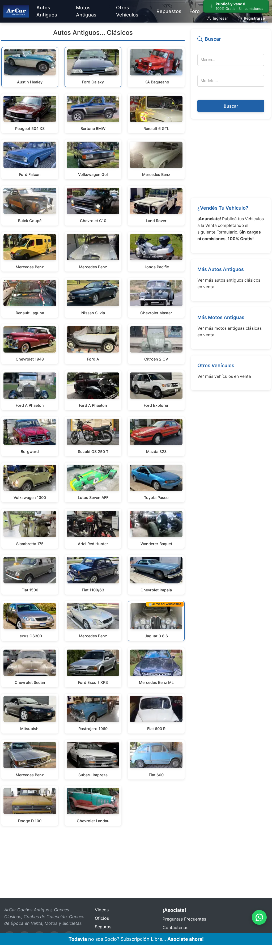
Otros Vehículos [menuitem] (127, 11)
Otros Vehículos (215, 365)
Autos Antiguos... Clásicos (93, 32)
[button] (230, 41)
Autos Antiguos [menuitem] (46, 11)
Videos (102, 909)
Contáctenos (175, 927)
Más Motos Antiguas (220, 317)
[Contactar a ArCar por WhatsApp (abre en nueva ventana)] (259, 917)
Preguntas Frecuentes (184, 919)
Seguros (103, 926)
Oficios (102, 918)
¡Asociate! (174, 910)
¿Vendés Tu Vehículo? (222, 208)
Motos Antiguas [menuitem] (86, 11)
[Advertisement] (231, 158)
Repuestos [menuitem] (168, 11)
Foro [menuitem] (194, 11)
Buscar (231, 106)
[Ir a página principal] (16, 11)
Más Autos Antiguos (220, 269)
